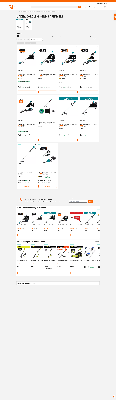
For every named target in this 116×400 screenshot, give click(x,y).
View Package (47, 139)
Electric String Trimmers (41, 11)
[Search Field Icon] (79, 7)
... (17, 11)
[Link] (27, 69)
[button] (95, 38)
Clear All (38, 42)
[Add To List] (35, 46)
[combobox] (54, 7)
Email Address (72, 198)
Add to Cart (26, 91)
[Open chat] (115, 17)
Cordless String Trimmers (53, 11)
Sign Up (90, 201)
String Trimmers (31, 11)
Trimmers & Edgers (23, 11)
